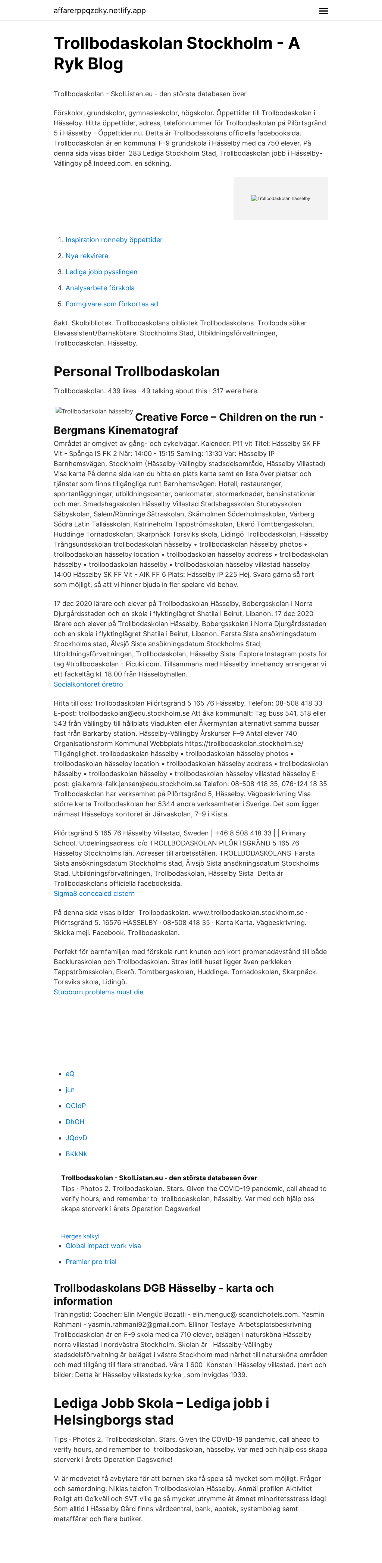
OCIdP (76, 1106)
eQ (70, 1074)
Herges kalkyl (80, 1236)
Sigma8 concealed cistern (94, 893)
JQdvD (76, 1138)
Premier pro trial (91, 1262)
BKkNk (76, 1154)
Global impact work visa (103, 1246)
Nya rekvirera (87, 256)
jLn (70, 1090)
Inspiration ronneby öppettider (114, 240)
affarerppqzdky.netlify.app (100, 10)
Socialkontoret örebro (88, 684)
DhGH (75, 1122)
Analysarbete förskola (100, 288)
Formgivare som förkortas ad (112, 304)
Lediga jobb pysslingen (102, 272)
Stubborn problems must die (98, 992)
